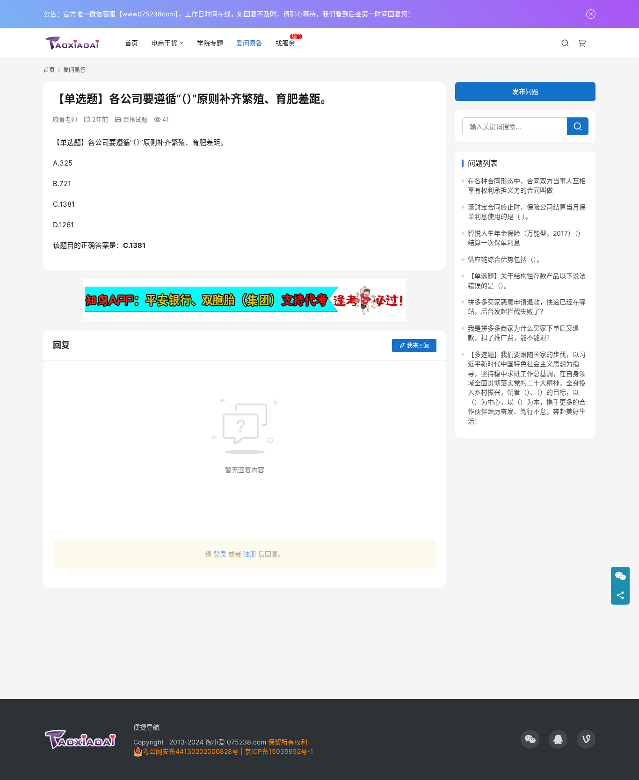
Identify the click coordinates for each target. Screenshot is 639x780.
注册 (249, 554)
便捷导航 (146, 727)
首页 (131, 43)
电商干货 (164, 43)
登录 (219, 554)
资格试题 (135, 119)
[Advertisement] (245, 638)
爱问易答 (249, 43)
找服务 (285, 43)
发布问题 (525, 91)
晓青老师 (65, 119)
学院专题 (210, 43)
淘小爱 (215, 742)
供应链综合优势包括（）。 (505, 259)
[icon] (530, 739)
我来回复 (418, 345)
